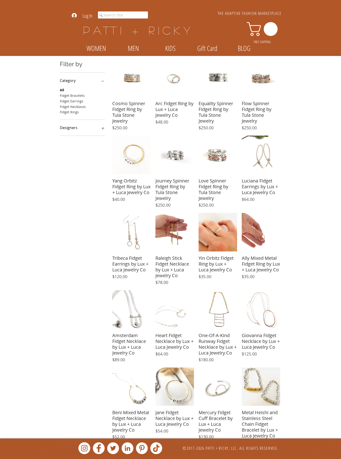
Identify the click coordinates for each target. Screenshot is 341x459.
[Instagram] (84, 448)
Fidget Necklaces (73, 106)
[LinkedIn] (127, 448)
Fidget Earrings (71, 101)
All (62, 90)
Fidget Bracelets (72, 95)
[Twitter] (113, 448)
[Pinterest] (142, 448)
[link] (264, 29)
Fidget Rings (69, 112)
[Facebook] (99, 448)
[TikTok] (156, 448)
